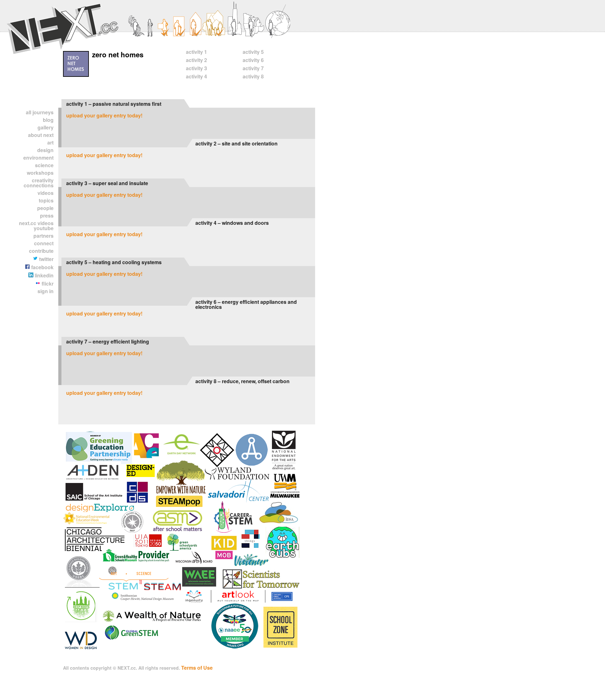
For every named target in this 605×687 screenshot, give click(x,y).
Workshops (40, 172)
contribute (41, 250)
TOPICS (46, 200)
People (45, 208)
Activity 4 (196, 76)
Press (47, 215)
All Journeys (40, 112)
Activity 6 (253, 60)
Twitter (46, 259)
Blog (48, 119)
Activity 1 (196, 51)
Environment (38, 157)
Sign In (45, 291)
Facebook (42, 267)
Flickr (47, 283)
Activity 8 (253, 76)
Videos (45, 192)
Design (45, 150)
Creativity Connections (39, 183)
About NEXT (41, 135)
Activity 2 (196, 60)
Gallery (45, 127)
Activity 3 (196, 68)
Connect (44, 243)
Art (50, 142)
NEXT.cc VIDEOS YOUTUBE (36, 225)
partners (43, 235)
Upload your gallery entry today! (104, 115)
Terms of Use (197, 667)
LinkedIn (43, 275)
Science (44, 165)
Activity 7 (253, 68)
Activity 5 (253, 51)
